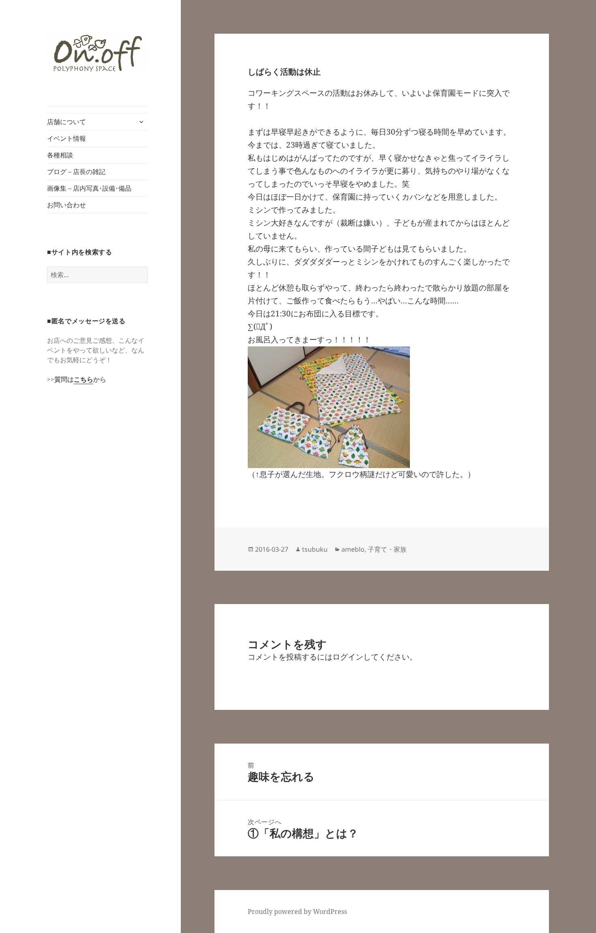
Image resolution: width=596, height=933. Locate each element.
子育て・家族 (387, 549)
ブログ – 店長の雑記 (76, 171)
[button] (97, 53)
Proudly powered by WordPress (297, 911)
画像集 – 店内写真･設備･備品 (89, 188)
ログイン (347, 656)
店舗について (66, 121)
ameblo (352, 549)
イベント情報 (66, 138)
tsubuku (315, 549)
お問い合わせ (66, 204)
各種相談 (60, 154)
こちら (83, 379)
